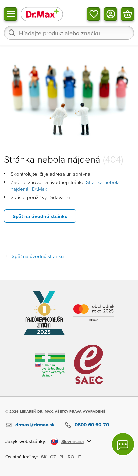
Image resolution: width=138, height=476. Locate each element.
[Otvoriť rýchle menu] (10, 14)
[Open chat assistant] (123, 444)
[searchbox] (69, 33)
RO (71, 456)
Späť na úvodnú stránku (40, 216)
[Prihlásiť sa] (110, 14)
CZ (53, 456)
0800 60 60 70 (92, 424)
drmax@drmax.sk (35, 424)
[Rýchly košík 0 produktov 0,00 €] (127, 14)
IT (79, 456)
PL (61, 456)
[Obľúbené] (93, 14)
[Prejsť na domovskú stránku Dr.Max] (42, 14)
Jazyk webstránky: (26, 441)
